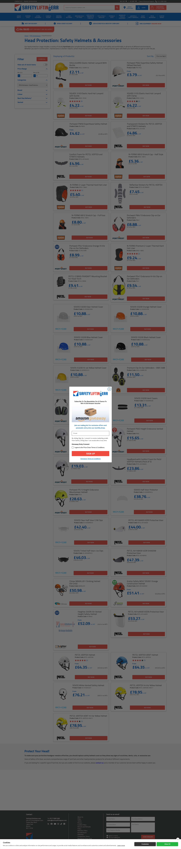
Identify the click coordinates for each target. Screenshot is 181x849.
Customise (145, 844)
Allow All (167, 844)
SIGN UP (90, 453)
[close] (177, 839)
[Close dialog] (109, 389)
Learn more (121, 845)
